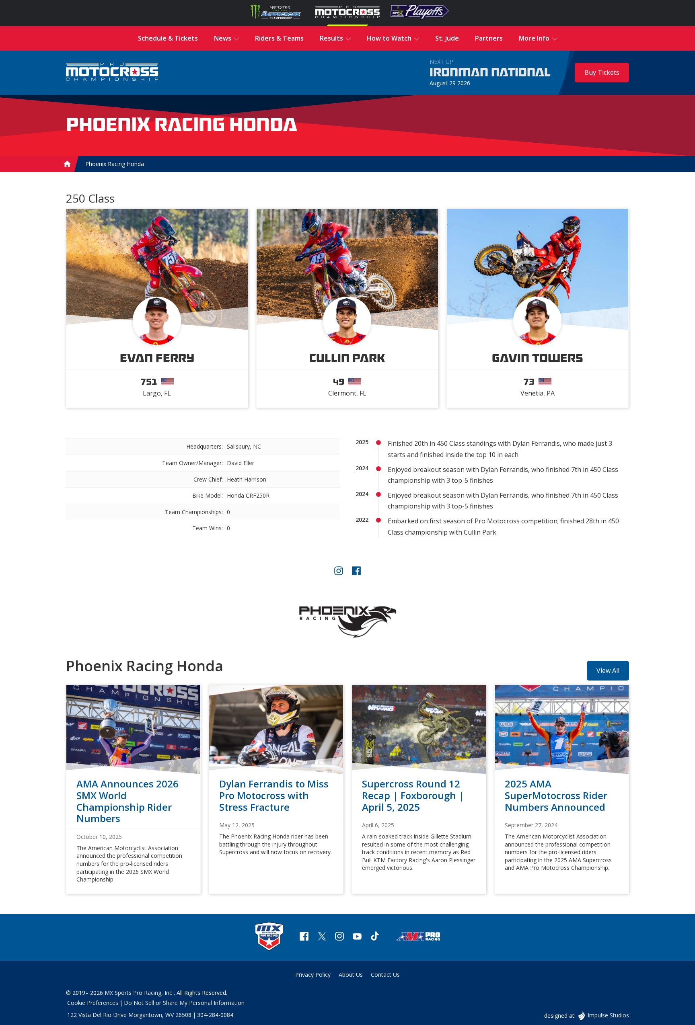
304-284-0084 (215, 1015)
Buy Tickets (601, 72)
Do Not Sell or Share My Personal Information (184, 1003)
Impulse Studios (608, 1015)
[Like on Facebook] (356, 572)
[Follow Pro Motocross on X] (322, 937)
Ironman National (490, 73)
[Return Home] (112, 72)
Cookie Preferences (92, 1003)
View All (607, 670)
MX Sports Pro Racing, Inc (139, 992)
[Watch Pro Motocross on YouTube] (357, 937)
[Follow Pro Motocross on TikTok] (375, 937)
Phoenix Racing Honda (114, 164)
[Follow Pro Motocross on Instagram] (339, 937)
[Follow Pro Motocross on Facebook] (304, 937)
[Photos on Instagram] (339, 572)
